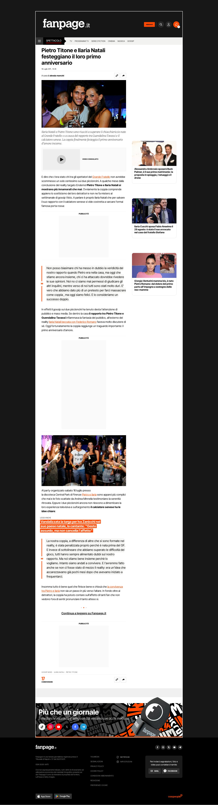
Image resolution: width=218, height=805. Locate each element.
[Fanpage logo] (63, 24)
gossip (130, 41)
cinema (111, 41)
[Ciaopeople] (175, 797)
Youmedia (94, 757)
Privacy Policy (97, 766)
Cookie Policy (96, 771)
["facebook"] (75, 726)
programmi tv (82, 41)
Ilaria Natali (59, 672)
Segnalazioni (96, 761)
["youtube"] (58, 726)
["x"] (66, 726)
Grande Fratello (101, 176)
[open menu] (39, 41)
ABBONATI (149, 24)
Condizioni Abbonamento (102, 776)
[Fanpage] (46, 747)
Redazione (95, 780)
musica (121, 41)
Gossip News (47, 672)
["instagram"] (50, 726)
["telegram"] (83, 726)
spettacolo (53, 40)
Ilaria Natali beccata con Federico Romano (72, 321)
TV (71, 41)
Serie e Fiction (98, 41)
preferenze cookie (99, 785)
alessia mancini (57, 75)
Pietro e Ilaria (89, 494)
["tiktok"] (42, 726)
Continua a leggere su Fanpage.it (83, 613)
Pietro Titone (71, 672)
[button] (123, 75)
